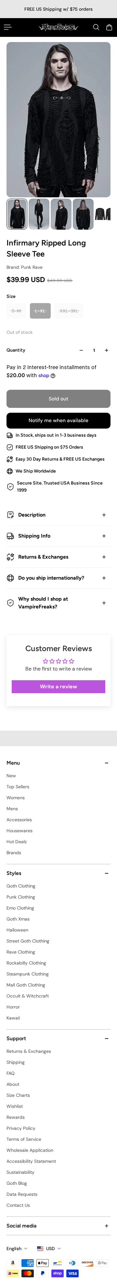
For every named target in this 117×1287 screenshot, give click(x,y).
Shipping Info (34, 536)
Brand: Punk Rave (24, 267)
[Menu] (7, 27)
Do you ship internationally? (51, 578)
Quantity (15, 350)
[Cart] (109, 27)
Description (32, 515)
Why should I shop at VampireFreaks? (43, 603)
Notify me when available (58, 420)
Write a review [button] (58, 686)
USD (50, 1248)
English (13, 1248)
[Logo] (58, 27)
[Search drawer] (96, 27)
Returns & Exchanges (43, 557)
